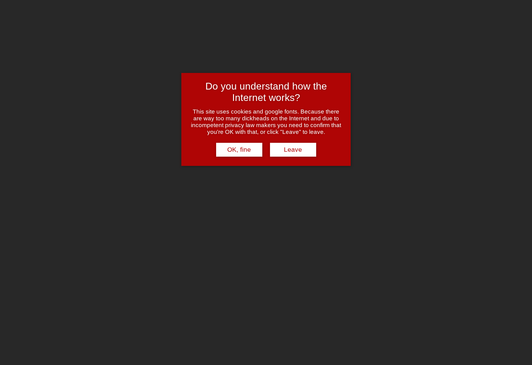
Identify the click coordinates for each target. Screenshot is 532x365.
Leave (293, 149)
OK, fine (239, 149)
